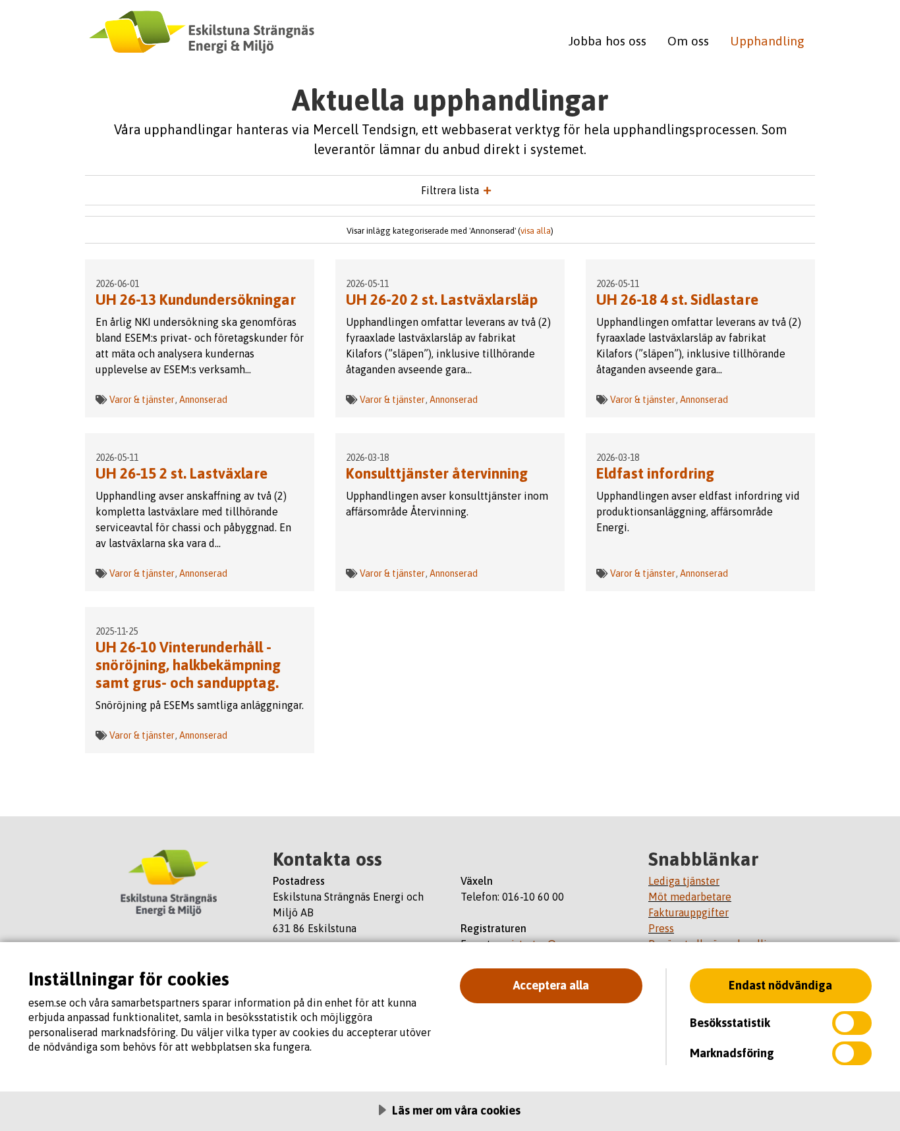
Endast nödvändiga (780, 985)
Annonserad (203, 399)
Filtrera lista (450, 190)
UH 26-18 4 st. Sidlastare (677, 299)
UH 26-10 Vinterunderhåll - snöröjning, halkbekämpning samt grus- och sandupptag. (188, 665)
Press (661, 928)
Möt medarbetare (689, 897)
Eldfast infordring (655, 473)
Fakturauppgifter (688, 912)
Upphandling (767, 41)
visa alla (535, 231)
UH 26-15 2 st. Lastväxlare (181, 473)
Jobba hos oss (607, 41)
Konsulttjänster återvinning (437, 473)
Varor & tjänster (142, 399)
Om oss (688, 41)
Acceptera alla (551, 985)
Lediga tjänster (683, 881)
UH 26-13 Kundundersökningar (196, 299)
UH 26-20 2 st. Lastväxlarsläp (442, 299)
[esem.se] (168, 882)
